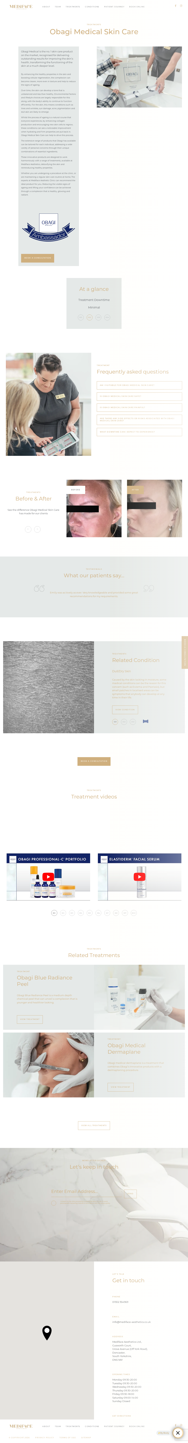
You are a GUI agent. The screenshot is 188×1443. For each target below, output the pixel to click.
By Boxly (164, 1433)
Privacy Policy (44, 1438)
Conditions (92, 7)
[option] (94, 304)
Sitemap (86, 1438)
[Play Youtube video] (48, 876)
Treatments (73, 7)
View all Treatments (94, 1125)
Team (58, 7)
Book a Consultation (37, 258)
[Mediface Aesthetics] (21, 6)
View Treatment (30, 1019)
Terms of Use (67, 1438)
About (46, 7)
